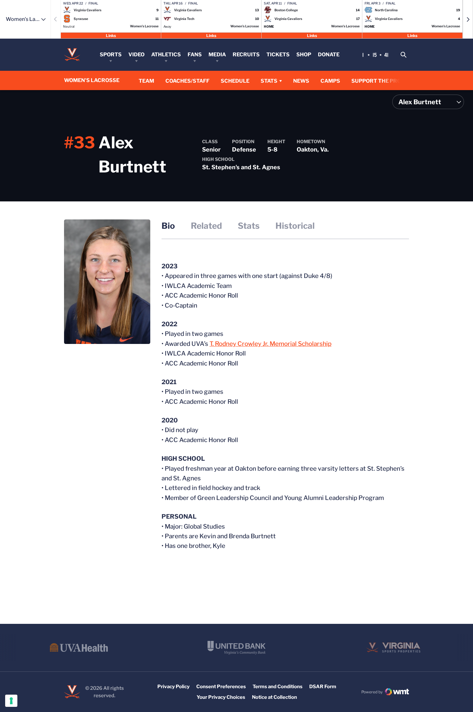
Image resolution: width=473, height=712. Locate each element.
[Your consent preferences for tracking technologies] (11, 701)
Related (206, 226)
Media (217, 54)
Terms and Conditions (277, 686)
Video (136, 54)
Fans (195, 54)
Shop (303, 54)
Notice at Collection (274, 697)
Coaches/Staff (187, 81)
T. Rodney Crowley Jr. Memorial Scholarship (270, 343)
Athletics (166, 54)
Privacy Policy (173, 686)
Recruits (246, 54)
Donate (328, 54)
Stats (269, 81)
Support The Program (384, 81)
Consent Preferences (221, 686)
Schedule (235, 81)
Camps (330, 81)
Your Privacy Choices (221, 697)
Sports (111, 54)
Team (146, 81)
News (301, 81)
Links (111, 35)
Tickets (278, 54)
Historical (295, 226)
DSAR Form (322, 686)
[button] (468, 19)
